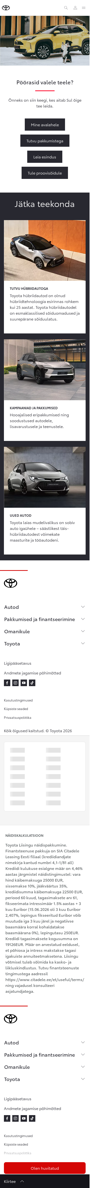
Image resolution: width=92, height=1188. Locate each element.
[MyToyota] (75, 7)
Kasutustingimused (18, 700)
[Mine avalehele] (6, 8)
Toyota (12, 643)
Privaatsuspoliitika (17, 717)
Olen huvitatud (45, 1168)
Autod (11, 607)
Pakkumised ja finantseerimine (39, 619)
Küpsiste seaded (16, 708)
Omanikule (17, 631)
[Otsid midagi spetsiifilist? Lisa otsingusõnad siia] (66, 8)
